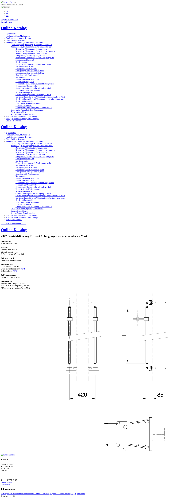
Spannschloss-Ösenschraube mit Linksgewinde (33, 88)
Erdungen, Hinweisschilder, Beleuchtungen (22, 119)
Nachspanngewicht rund (24, 66)
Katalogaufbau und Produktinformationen (17, 494)
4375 (15, 271)
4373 (23, 224)
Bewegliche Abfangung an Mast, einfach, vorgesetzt (35, 51)
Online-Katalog (14, 28)
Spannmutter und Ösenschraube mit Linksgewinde (34, 84)
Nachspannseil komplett (24, 60)
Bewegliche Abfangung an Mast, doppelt (31, 53)
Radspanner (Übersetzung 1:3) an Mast (30, 56)
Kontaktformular (7, 482)
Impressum (81, 494)
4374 (23, 269)
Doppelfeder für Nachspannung (27, 90)
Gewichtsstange (21, 62)
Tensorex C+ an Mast (23, 106)
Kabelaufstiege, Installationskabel (23, 114)
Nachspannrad (21, 77)
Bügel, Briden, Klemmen (15, 40)
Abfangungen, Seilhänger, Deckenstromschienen (24, 42)
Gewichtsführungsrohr (24, 101)
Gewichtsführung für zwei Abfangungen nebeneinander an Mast (40, 97)
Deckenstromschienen (19, 112)
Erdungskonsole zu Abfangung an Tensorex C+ (33, 108)
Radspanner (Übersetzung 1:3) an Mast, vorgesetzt (34, 58)
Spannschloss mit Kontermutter (27, 79)
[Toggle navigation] (15, 2)
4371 (3, 224)
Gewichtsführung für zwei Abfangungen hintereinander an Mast (39, 99)
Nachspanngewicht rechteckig (27, 69)
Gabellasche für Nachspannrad (27, 75)
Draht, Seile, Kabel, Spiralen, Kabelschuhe (27, 110)
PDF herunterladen (13, 224)
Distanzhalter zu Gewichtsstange (27, 103)
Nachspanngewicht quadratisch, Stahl (29, 71)
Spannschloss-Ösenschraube (26, 86)
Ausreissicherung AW (23, 92)
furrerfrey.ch (5, 484)
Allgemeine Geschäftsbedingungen (63, 494)
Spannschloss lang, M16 (24, 82)
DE (7, 11)
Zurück (11, 455)
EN (7, 16)
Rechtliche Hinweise (41, 494)
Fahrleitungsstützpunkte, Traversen (19, 38)
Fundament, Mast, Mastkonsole (18, 36)
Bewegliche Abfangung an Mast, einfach (31, 49)
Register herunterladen (9, 20)
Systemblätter (11, 34)
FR (7, 13)
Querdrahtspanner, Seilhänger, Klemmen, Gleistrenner (31, 45)
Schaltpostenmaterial (14, 121)
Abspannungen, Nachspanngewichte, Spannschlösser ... (32, 47)
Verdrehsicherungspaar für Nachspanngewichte (33, 64)
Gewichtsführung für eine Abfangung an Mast (33, 95)
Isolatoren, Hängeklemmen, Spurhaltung (21, 116)
